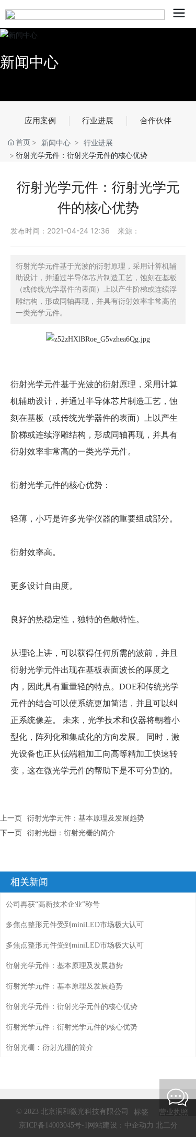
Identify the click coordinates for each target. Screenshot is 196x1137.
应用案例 (40, 120)
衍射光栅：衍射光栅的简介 (71, 832)
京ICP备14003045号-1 (53, 1125)
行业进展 (97, 120)
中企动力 (139, 1124)
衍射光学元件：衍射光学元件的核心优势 (71, 1007)
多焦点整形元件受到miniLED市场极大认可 (75, 925)
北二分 (166, 1124)
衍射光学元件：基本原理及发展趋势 (85, 817)
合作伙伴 (155, 120)
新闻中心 (29, 62)
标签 (141, 1111)
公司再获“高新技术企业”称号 (53, 904)
